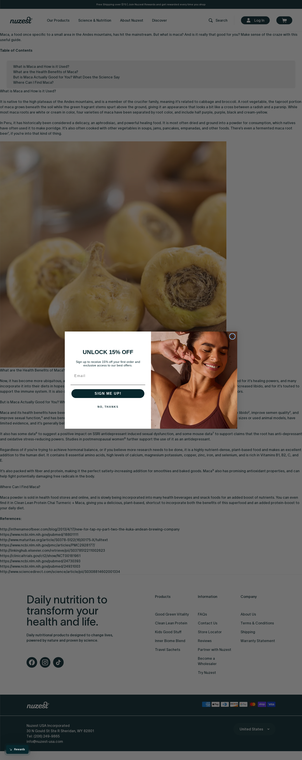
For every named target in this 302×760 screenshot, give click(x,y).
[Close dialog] (232, 336)
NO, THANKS (108, 406)
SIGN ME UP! (108, 393)
